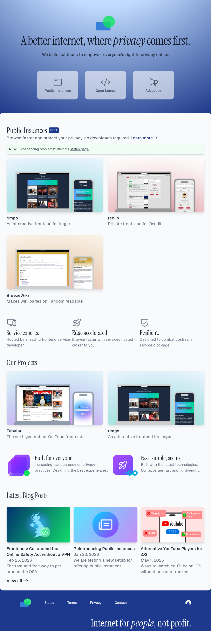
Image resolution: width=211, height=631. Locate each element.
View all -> (17, 581)
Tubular (14, 431)
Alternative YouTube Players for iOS (171, 551)
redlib (113, 218)
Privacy (96, 603)
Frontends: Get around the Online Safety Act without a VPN (38, 551)
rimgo (12, 218)
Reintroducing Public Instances (104, 548)
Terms (72, 603)
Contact (121, 603)
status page (79, 149)
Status (49, 603)
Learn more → (144, 138)
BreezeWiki (18, 295)
